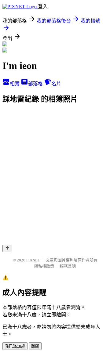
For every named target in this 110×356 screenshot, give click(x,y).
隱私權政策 (44, 266)
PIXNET (33, 260)
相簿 (15, 83)
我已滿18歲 (15, 346)
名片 (56, 83)
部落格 (36, 83)
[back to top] (7, 248)
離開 (35, 346)
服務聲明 (68, 266)
